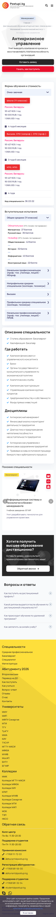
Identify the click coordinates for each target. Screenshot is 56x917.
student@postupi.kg (15, 887)
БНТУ (5, 762)
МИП (4, 716)
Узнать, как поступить (28, 69)
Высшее (11, 294)
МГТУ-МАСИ (8, 746)
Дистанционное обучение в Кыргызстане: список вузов (27, 26)
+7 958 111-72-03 (13, 854)
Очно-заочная (14, 92)
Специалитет (9, 659)
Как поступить (9, 682)
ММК (4, 776)
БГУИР (5, 766)
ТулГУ (5, 731)
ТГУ (4, 727)
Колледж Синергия (12, 799)
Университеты (12, 707)
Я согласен (28, 913)
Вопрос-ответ (9, 689)
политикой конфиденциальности (28, 908)
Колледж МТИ (9, 803)
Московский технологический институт (26, 29)
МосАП (5, 758)
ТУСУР (5, 742)
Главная (27, 23)
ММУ (4, 712)
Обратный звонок (26, 568)
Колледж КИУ (9, 788)
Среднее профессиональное (17, 652)
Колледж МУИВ (10, 796)
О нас (5, 697)
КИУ (4, 739)
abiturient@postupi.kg (16, 858)
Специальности (13, 647)
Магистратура (9, 663)
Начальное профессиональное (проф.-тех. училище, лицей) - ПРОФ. (24, 315)
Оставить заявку (28, 62)
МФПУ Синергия (10, 719)
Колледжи (9, 771)
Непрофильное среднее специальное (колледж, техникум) (26, 284)
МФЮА (5, 750)
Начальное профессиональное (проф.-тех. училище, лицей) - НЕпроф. (24, 273)
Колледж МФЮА (10, 784)
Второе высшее (10, 674)
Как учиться (8, 686)
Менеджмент (27, 18)
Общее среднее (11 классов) (22, 217)
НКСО (5, 819)
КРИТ (5, 792)
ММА (4, 735)
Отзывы (6, 693)
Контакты (7, 701)
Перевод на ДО (10, 678)
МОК (4, 811)
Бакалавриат (8, 656)
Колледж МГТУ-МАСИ (13, 780)
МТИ (4, 723)
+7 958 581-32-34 (13, 883)
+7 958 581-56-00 (14, 868)
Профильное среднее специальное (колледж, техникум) (26, 303)
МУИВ (5, 754)
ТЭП (4, 815)
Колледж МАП (9, 807)
